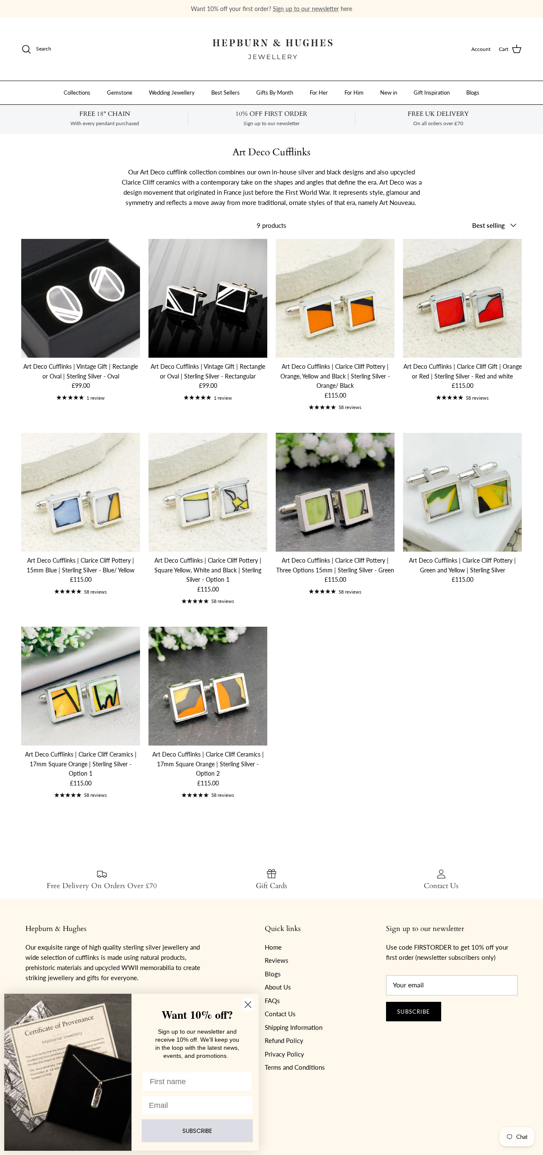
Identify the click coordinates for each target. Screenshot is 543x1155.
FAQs (272, 1000)
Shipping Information (293, 1027)
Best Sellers (225, 92)
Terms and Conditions (295, 1067)
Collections (77, 92)
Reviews (276, 960)
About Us (278, 987)
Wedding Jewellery (172, 92)
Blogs (472, 92)
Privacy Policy (284, 1054)
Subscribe (413, 1011)
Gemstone (119, 92)
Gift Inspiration (432, 92)
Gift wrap (216, 8)
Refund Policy (284, 1040)
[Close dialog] (248, 1004)
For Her (319, 92)
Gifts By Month (274, 92)
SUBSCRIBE (197, 1131)
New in (388, 92)
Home (273, 947)
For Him (354, 92)
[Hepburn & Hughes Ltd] (271, 49)
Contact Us (280, 1014)
